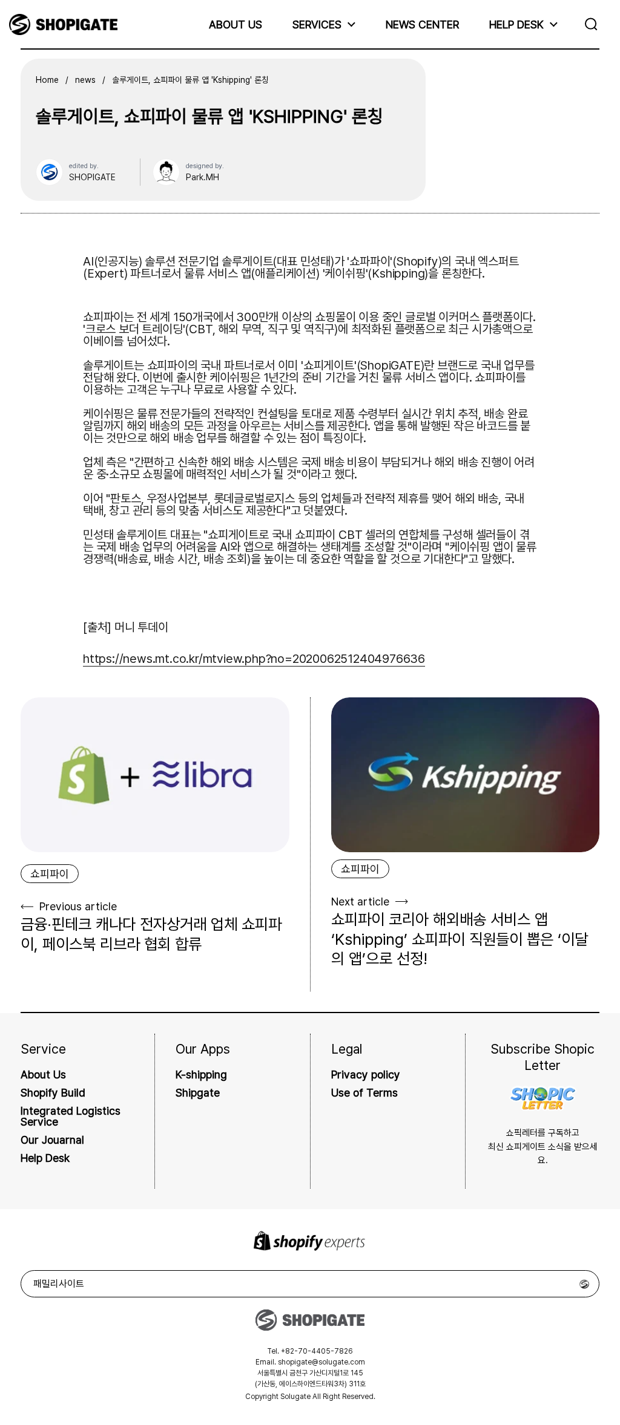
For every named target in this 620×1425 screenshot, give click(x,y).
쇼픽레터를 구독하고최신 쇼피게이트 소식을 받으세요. (543, 1146)
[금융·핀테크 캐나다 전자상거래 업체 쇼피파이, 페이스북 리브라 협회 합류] (155, 774)
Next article (360, 901)
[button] (594, 24)
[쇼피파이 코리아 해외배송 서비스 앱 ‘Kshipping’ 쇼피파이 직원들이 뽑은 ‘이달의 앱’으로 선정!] (465, 774)
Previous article (78, 906)
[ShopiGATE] (63, 24)
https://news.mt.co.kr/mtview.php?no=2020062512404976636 (254, 658)
